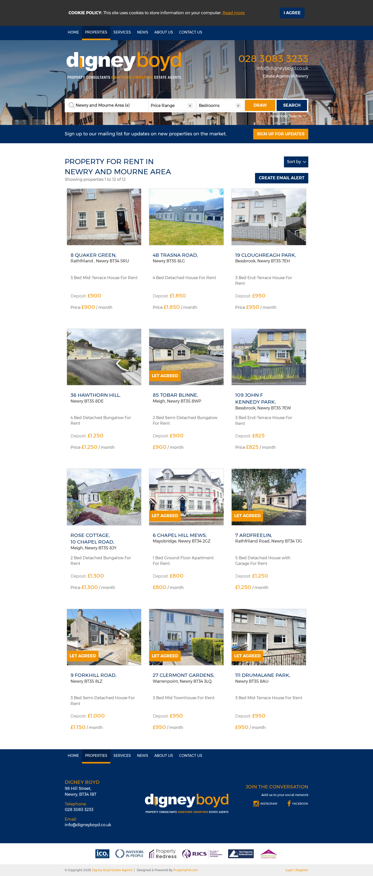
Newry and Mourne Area (103, 105)
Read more (234, 12)
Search (292, 105)
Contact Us (190, 32)
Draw (260, 105)
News (142, 32)
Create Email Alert (281, 178)
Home (73, 32)
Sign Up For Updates (280, 134)
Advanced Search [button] (285, 116)
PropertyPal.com (185, 870)
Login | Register (296, 870)
